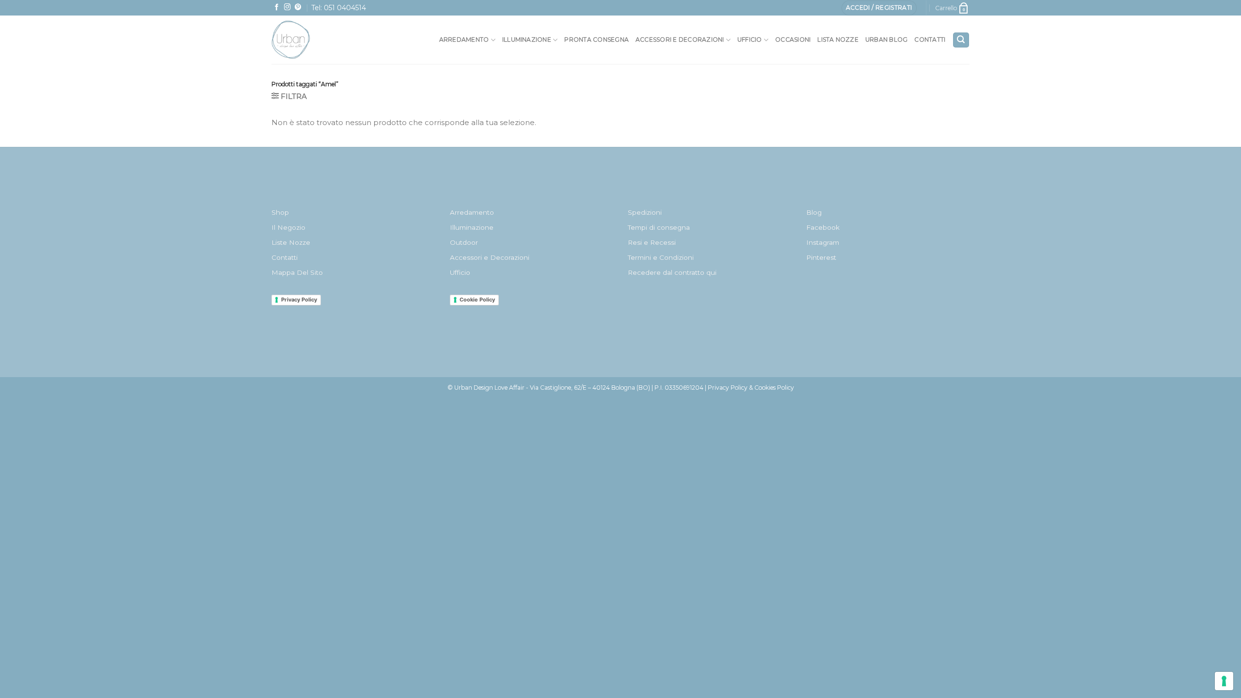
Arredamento (464, 39)
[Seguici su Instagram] (287, 7)
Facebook (823, 227)
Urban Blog (886, 39)
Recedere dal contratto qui (672, 272)
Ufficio (749, 39)
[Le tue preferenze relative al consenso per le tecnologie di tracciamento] (1224, 681)
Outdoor (464, 242)
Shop (280, 212)
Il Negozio (288, 227)
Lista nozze (838, 39)
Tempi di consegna (659, 227)
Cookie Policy (477, 299)
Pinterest (821, 257)
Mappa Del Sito (297, 272)
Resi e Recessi (652, 242)
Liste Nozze (290, 242)
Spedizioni (645, 212)
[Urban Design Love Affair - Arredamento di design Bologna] (312, 40)
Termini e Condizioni (661, 257)
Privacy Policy (299, 299)
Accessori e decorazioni (680, 39)
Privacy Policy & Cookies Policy (751, 387)
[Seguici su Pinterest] (298, 7)
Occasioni (793, 39)
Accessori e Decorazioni (489, 257)
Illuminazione (526, 39)
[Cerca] (961, 40)
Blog (814, 212)
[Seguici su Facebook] (276, 7)
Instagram (822, 242)
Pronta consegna (596, 39)
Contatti (929, 39)
